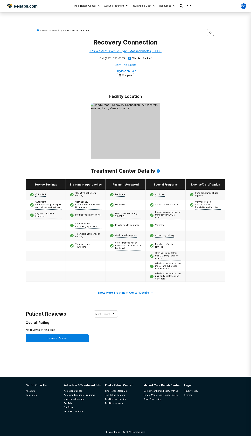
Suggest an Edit (125, 71)
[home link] (38, 30)
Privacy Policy (113, 432)
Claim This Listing (125, 64)
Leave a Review (57, 338)
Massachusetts (49, 30)
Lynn (62, 30)
